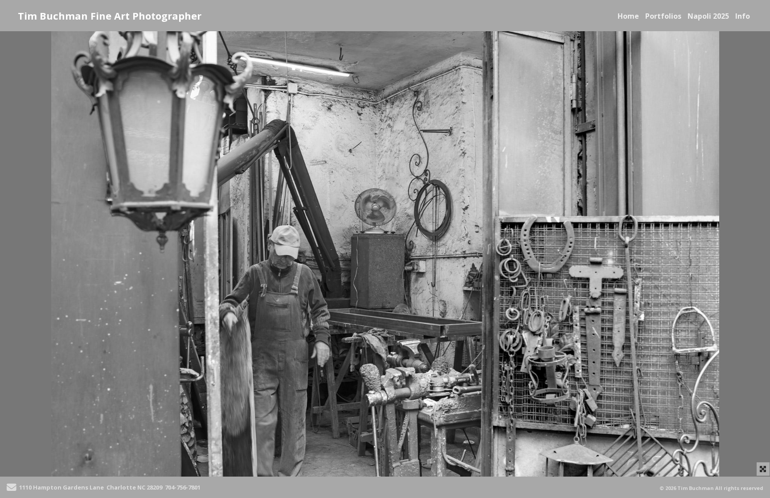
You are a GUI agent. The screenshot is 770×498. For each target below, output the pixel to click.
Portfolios (663, 16)
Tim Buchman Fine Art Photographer (109, 15)
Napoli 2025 (708, 16)
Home (628, 16)
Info (742, 16)
